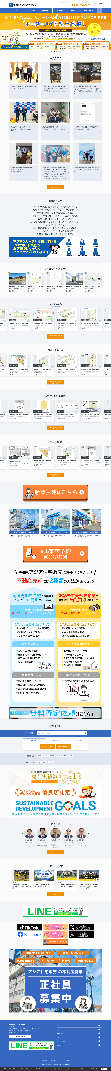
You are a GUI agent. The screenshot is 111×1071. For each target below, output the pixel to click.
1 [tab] (51, 51)
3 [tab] (54, 51)
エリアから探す (49, 746)
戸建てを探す (30, 11)
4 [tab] (56, 51)
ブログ (59, 1037)
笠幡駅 (64, 755)
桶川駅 (39, 755)
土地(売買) (55, 740)
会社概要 (59, 1045)
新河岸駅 (52, 755)
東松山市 (51, 762)
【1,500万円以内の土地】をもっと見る (55, 428)
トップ (16, 11)
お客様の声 (60, 1033)
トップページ (60, 1025)
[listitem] (20, 319)
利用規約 (45, 1060)
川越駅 (58, 755)
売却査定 (60, 11)
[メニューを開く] (99, 10)
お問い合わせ (88, 11)
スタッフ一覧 (55, 852)
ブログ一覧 (55, 894)
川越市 (39, 762)
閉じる (104, 1069)
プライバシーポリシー (55, 1060)
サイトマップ (66, 1060)
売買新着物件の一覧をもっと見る (55, 475)
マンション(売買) (77, 740)
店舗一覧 (74, 11)
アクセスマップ (61, 1041)
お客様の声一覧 (55, 187)
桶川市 (44, 762)
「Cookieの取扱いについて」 (82, 1069)
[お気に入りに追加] (4, 321)
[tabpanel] (55, 31)
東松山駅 (45, 755)
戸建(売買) (34, 740)
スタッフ (59, 1029)
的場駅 (70, 755)
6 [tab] (59, 51)
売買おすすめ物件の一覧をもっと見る (55, 336)
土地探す (45, 11)
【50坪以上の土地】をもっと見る (55, 382)
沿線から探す (64, 746)
